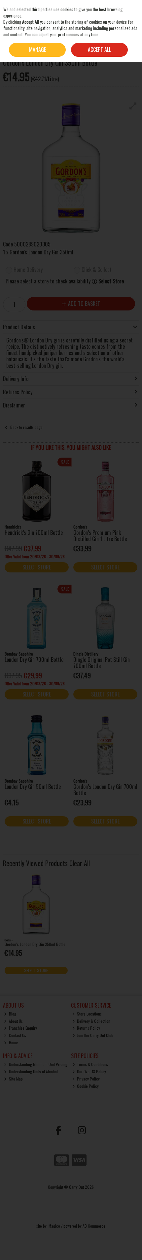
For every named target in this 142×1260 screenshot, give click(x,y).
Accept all (99, 49)
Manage (37, 49)
